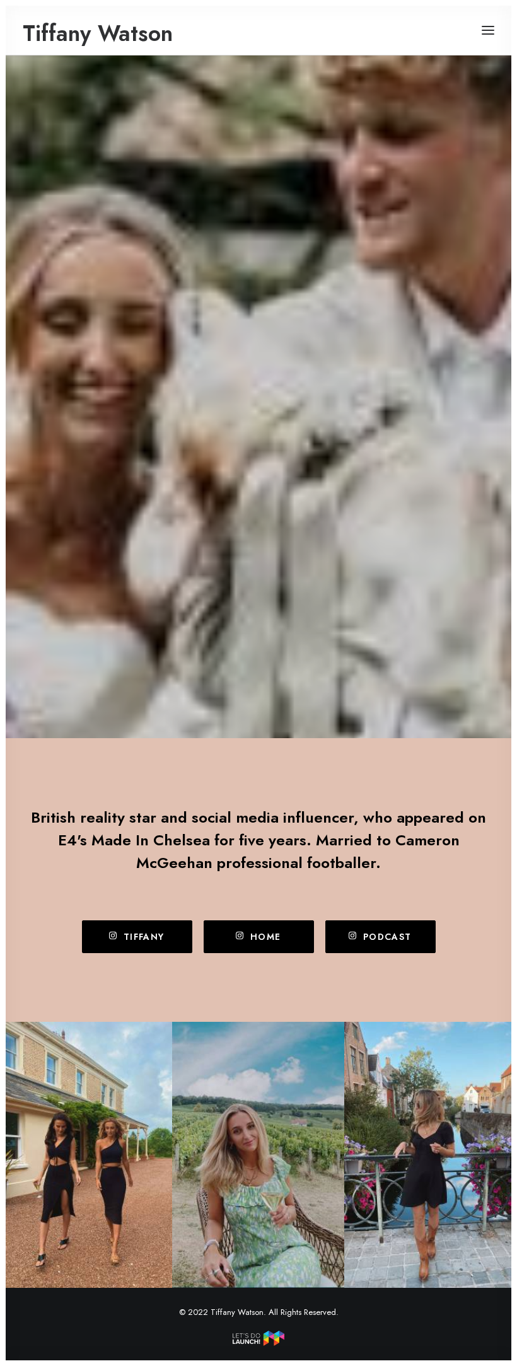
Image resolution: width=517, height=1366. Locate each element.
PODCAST (387, 936)
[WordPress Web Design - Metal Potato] (258, 1342)
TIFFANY (144, 936)
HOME (265, 936)
